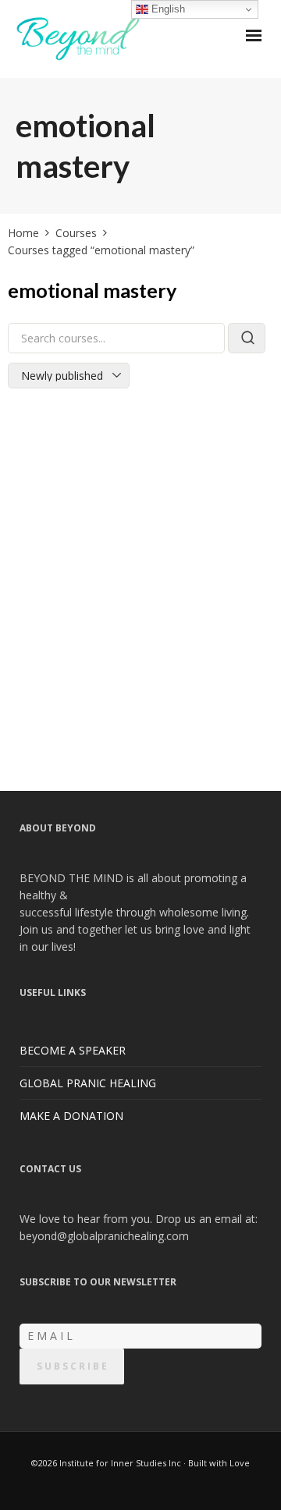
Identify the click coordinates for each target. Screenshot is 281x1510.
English (166, 9)
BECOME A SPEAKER (73, 1050)
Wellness (205, 643)
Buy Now (140, 732)
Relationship (71, 643)
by (30, 622)
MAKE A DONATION (71, 1115)
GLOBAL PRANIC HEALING (88, 1083)
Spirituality (143, 643)
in (28, 643)
